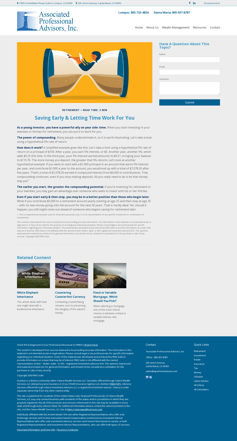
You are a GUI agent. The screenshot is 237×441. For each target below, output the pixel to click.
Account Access (212, 3)
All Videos (199, 385)
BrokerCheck (91, 344)
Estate (197, 359)
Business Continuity (67, 429)
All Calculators (201, 389)
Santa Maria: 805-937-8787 (172, 12)
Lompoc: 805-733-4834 (133, 12)
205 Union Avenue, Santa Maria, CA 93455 (99, 3)
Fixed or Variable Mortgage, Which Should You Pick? (105, 297)
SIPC (118, 383)
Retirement (200, 351)
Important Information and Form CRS (36, 429)
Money (197, 372)
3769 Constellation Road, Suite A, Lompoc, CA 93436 (45, 3)
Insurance (199, 363)
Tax (196, 368)
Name (162, 54)
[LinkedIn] (150, 377)
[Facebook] (147, 377)
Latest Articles (201, 380)
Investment (200, 355)
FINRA (113, 383)
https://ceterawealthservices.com (84, 409)
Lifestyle (198, 376)
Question (164, 79)
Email (162, 66)
